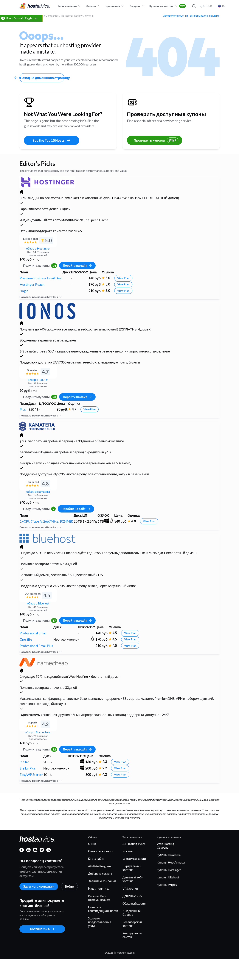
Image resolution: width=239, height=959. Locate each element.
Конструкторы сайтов (132, 935)
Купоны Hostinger (169, 870)
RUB (206, 5)
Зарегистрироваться (38, 886)
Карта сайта (96, 858)
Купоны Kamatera (169, 855)
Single (24, 291)
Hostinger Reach (32, 284)
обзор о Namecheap (38, 732)
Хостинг (128, 851)
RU (224, 5)
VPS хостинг (130, 888)
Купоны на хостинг (167, 5)
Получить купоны (39, 265)
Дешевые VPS (132, 896)
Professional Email (33, 633)
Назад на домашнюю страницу (42, 78)
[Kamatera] (37, 425)
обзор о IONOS (38, 379)
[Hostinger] (47, 181)
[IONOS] (47, 310)
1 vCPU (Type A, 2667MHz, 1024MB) (46, 521)
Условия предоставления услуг (99, 921)
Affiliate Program (99, 866)
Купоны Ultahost (168, 877)
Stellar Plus (28, 768)
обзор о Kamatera (38, 491)
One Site (26, 639)
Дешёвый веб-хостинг (132, 879)
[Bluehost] (47, 537)
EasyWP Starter (31, 774)
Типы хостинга (67, 5)
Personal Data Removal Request (99, 897)
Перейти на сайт (75, 265)
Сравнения (112, 5)
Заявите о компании (102, 881)
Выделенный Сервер (131, 912)
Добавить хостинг (100, 873)
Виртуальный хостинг (131, 868)
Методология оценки (175, 15)
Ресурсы (134, 5)
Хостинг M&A (40, 929)
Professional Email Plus (36, 646)
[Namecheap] (43, 661)
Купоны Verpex (167, 884)
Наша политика (98, 888)
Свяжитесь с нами (100, 851)
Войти (69, 886)
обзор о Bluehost (38, 603)
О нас (92, 843)
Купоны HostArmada (171, 862)
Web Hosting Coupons (165, 845)
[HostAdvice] (34, 6)
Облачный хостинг (135, 903)
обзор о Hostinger (38, 248)
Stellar (24, 762)
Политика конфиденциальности (103, 909)
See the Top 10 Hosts (49, 140)
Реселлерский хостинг (132, 923)
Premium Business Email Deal (41, 278)
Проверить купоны (155, 140)
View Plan (123, 278)
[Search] (194, 6)
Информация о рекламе (205, 15)
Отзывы (91, 5)
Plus (23, 409)
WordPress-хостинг (135, 858)
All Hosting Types (133, 843)
